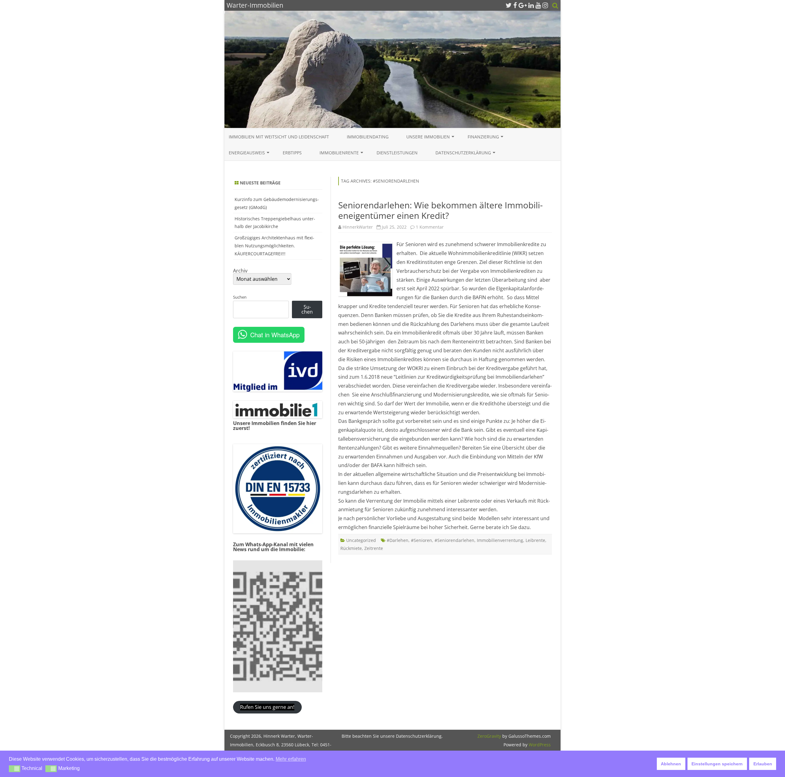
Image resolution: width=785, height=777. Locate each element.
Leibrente (535, 540)
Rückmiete (351, 548)
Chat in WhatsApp (275, 334)
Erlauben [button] (762, 763)
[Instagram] (545, 5)
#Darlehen (397, 540)
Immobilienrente (339, 153)
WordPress (539, 745)
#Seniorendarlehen (454, 540)
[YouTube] (538, 5)
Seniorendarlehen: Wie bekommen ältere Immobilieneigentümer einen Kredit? (440, 210)
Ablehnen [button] (671, 763)
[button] (14, 768)
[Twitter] (509, 5)
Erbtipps (292, 153)
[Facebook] (515, 5)
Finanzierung (483, 137)
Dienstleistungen (397, 153)
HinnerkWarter (358, 227)
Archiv (240, 270)
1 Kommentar (430, 227)
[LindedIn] (531, 5)
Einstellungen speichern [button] (717, 763)
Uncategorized (361, 540)
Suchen (240, 297)
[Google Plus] (523, 5)
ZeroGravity (489, 736)
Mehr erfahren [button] (291, 759)
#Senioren (421, 540)
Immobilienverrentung (500, 540)
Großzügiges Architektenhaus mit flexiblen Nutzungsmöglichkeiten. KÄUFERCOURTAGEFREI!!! (274, 246)
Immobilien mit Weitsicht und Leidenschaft (279, 137)
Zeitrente (373, 548)
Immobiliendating (368, 137)
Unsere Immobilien (428, 137)
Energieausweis (247, 153)
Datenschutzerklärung (463, 153)
